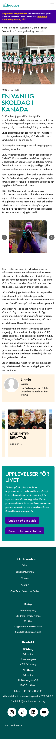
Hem (4, 27)
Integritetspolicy (28, 610)
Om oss (25, 578)
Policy (28, 604)
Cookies (28, 621)
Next (54, 434)
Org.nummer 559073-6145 (28, 626)
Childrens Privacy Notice (28, 615)
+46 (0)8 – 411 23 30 (32, 691)
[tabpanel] (28, 237)
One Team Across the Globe (24, 591)
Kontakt (25, 584)
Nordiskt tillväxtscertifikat (28, 631)
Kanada (24, 27)
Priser (25, 565)
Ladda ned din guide (22, 520)
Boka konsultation (25, 571)
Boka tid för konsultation (24, 531)
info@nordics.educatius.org (31, 701)
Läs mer (14, 443)
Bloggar (13, 27)
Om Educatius (26, 559)
